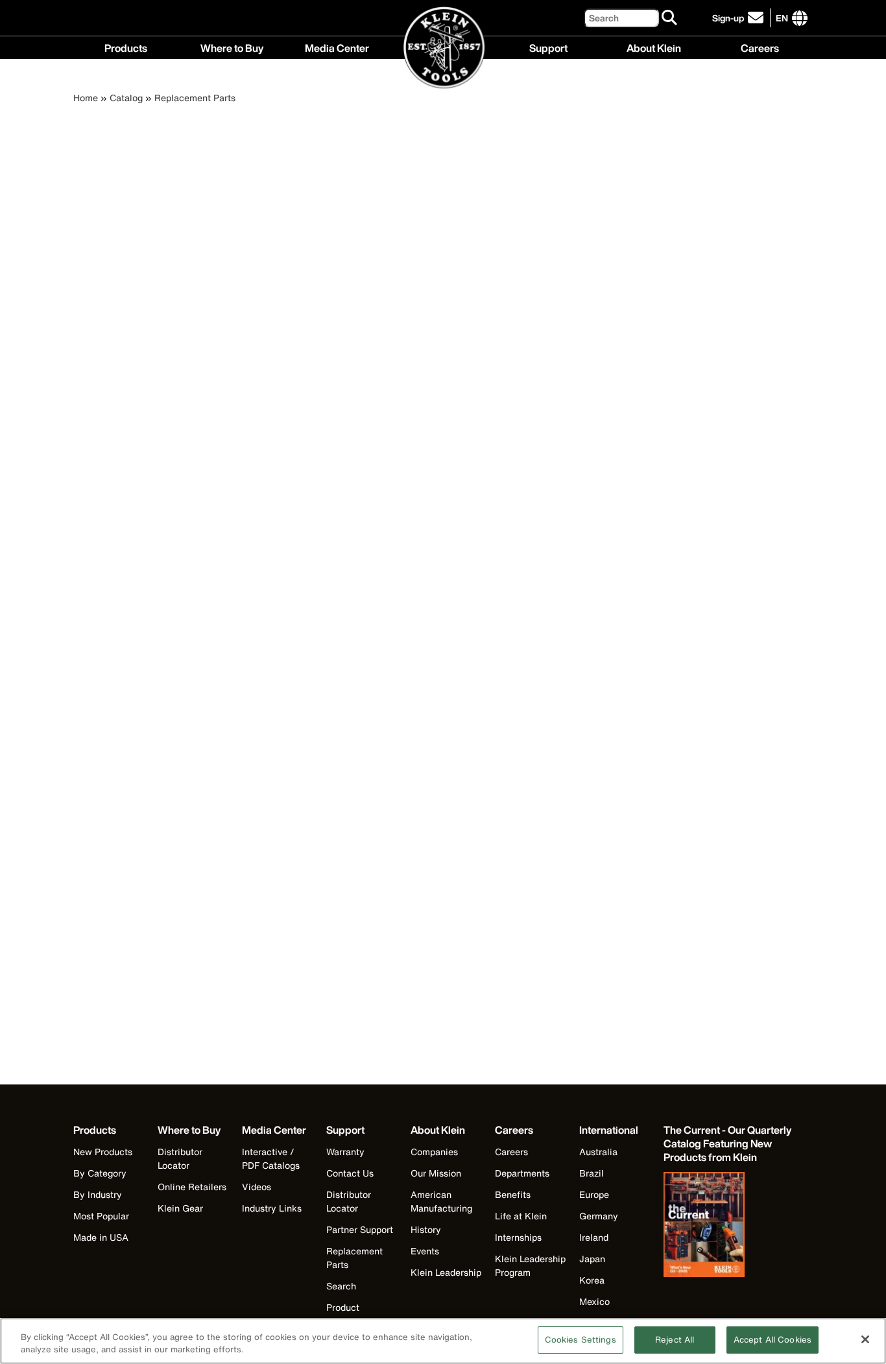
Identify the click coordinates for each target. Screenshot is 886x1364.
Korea (592, 1280)
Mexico (594, 1301)
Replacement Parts (194, 97)
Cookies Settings (580, 1340)
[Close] (865, 1339)
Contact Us (350, 1173)
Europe (594, 1194)
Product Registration (352, 1314)
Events (425, 1251)
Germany (598, 1216)
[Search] (670, 18)
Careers (760, 46)
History (426, 1229)
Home (85, 97)
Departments (522, 1173)
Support (548, 46)
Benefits (513, 1194)
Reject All (674, 1340)
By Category (99, 1173)
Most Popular (101, 1216)
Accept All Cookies (772, 1340)
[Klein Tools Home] (443, 48)
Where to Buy (231, 46)
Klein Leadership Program (530, 1265)
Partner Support (359, 1229)
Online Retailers (192, 1186)
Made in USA (100, 1237)
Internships (518, 1237)
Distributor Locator (180, 1158)
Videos (256, 1186)
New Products (102, 1151)
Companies (434, 1151)
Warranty (345, 1151)
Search (341, 1286)
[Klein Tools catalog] (728, 1226)
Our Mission (436, 1173)
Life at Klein (521, 1216)
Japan (592, 1258)
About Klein (654, 46)
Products (125, 46)
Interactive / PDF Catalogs (271, 1158)
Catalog (126, 97)
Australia (598, 1151)
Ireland (593, 1237)
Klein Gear (180, 1208)
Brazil (591, 1173)
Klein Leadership (446, 1272)
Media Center (337, 46)
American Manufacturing (441, 1201)
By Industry (97, 1194)
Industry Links (272, 1208)
